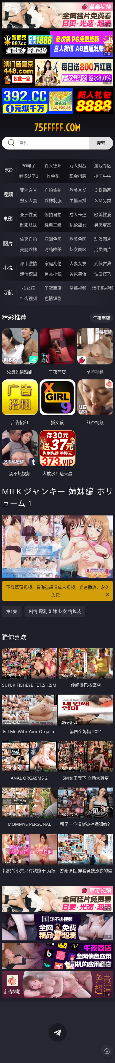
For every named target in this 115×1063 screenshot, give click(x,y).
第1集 (11, 611)
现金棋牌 (77, 176)
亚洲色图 (53, 239)
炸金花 (53, 176)
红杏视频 (28, 298)
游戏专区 (102, 165)
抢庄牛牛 (102, 176)
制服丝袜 (28, 225)
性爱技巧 (102, 274)
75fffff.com (57, 127)
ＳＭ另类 (102, 200)
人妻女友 (77, 263)
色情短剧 (53, 298)
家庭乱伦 (53, 263)
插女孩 (28, 288)
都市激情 (28, 263)
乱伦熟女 (77, 225)
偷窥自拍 (28, 239)
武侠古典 (102, 263)
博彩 (8, 170)
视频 (8, 194)
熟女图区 (77, 249)
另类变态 (102, 225)
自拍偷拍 (53, 190)
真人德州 (53, 165)
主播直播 (77, 200)
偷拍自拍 (53, 214)
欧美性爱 (102, 214)
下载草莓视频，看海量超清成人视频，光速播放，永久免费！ (57, 590)
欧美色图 (77, 239)
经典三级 (53, 225)
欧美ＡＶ (77, 190)
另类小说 (53, 274)
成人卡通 (77, 214)
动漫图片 (102, 239)
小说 (8, 267)
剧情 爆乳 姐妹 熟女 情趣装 (55, 611)
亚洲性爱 (28, 214)
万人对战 (77, 165)
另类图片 (102, 249)
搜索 (101, 143)
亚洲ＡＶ (28, 190)
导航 (8, 292)
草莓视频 (77, 288)
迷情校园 (28, 274)
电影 (8, 219)
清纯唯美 (53, 249)
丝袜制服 (53, 200)
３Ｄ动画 (102, 190)
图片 (8, 243)
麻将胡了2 (28, 176)
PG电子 (28, 165)
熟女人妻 (28, 200)
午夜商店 (53, 288)
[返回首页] (107, 1051)
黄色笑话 (77, 274)
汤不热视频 (102, 288)
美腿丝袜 (28, 249)
